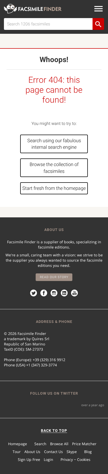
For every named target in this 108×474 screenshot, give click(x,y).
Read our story (54, 277)
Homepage (17, 443)
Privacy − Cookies (75, 459)
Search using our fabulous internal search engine (54, 144)
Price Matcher (84, 443)
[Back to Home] (33, 8)
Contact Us (53, 451)
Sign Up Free (29, 459)
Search (40, 443)
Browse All (59, 443)
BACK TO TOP (54, 430)
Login (48, 459)
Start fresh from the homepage (54, 188)
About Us (32, 451)
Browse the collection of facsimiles (54, 168)
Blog (88, 451)
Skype (72, 451)
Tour (17, 451)
